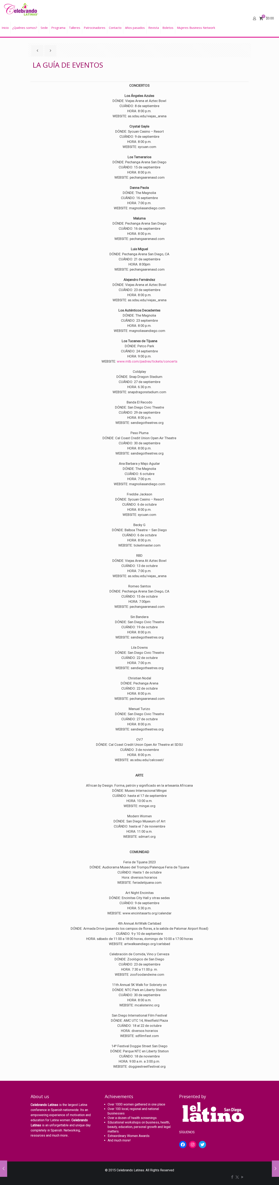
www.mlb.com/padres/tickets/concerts (147, 361)
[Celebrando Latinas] (21, 9)
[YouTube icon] (242, 1177)
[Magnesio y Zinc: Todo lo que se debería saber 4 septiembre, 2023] (3, 1168)
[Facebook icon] (232, 1177)
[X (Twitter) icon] (237, 1177)
